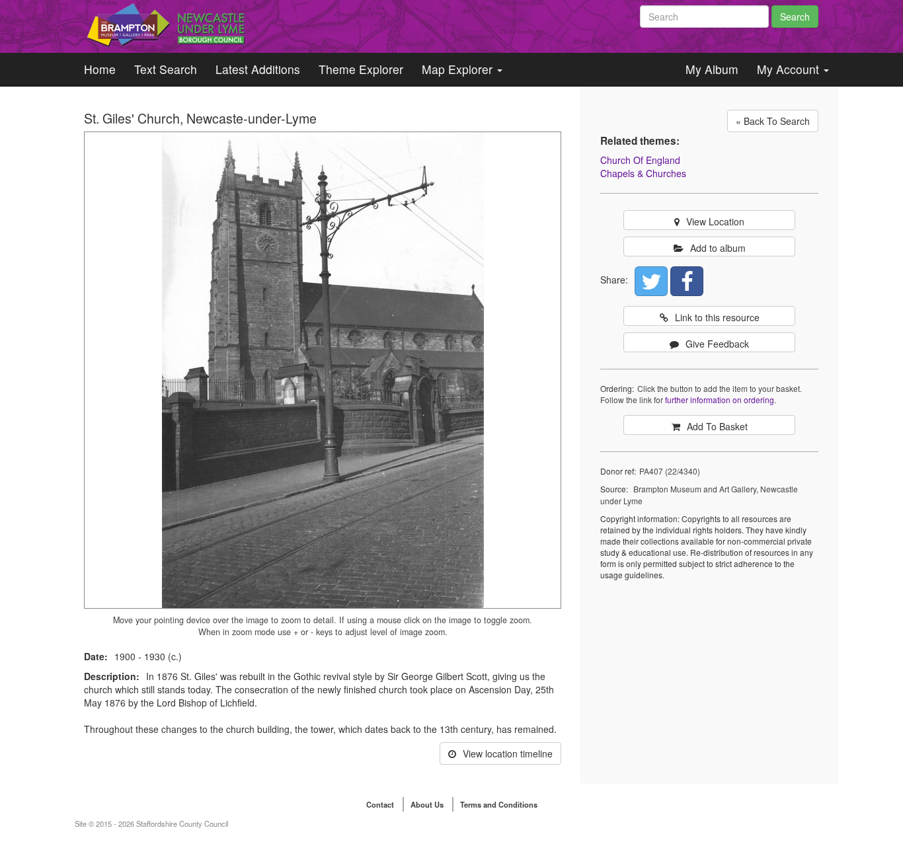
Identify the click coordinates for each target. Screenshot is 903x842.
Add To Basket (717, 426)
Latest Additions (258, 69)
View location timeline (508, 753)
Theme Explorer (361, 69)
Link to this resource (717, 317)
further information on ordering (719, 399)
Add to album (718, 247)
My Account (789, 69)
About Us (427, 804)
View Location (715, 221)
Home (100, 69)
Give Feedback (717, 343)
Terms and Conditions (498, 804)
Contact (380, 804)
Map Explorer (459, 69)
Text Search (165, 69)
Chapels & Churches (643, 173)
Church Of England (640, 160)
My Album (712, 69)
